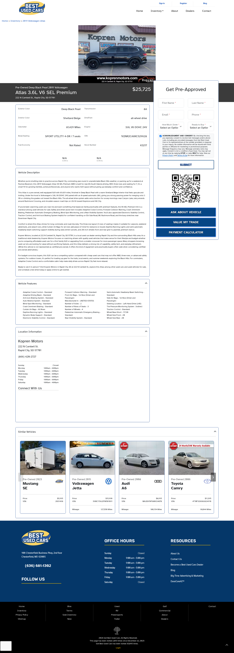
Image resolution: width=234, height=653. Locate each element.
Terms (69, 610)
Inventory (15, 21)
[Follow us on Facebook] (32, 593)
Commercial (164, 610)
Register (183, 3)
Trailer (117, 619)
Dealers (190, 11)
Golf (165, 606)
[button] (82, 302)
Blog (205, 3)
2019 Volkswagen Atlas (34, 21)
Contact (206, 11)
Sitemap (22, 619)
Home (139, 11)
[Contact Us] (20, 395)
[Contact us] (24, 593)
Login (118, 648)
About (174, 11)
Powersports (117, 614)
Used (116, 606)
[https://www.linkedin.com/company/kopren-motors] (38, 395)
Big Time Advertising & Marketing (187, 575)
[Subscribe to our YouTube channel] (39, 593)
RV (117, 610)
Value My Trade (186, 222)
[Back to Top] (227, 645)
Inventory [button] (156, 11)
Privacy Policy (168, 155)
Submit (186, 165)
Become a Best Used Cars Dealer (187, 564)
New (69, 619)
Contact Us (176, 559)
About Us (175, 553)
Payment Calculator (186, 232)
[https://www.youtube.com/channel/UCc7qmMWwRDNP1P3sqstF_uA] (32, 395)
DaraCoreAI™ (177, 581)
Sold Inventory (69, 614)
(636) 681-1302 (37, 565)
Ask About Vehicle (186, 212)
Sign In (162, 3)
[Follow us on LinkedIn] (47, 593)
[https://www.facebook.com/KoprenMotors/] (26, 395)
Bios (69, 606)
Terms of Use (182, 155)
